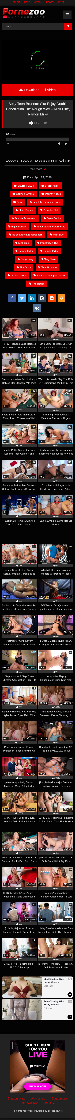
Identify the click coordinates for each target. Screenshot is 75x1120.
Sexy (19, 202)
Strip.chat (48, 986)
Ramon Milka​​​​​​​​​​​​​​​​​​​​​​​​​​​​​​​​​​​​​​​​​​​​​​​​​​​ (50, 251)
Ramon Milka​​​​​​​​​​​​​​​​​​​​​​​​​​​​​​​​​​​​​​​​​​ (25, 251)
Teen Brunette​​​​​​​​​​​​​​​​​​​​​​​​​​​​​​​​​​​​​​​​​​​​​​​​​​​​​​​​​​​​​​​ (49, 267)
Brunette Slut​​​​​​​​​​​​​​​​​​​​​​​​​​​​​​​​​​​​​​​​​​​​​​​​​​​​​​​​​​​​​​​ (50, 210)
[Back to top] (64, 1109)
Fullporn (48, 2)
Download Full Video (39, 90)
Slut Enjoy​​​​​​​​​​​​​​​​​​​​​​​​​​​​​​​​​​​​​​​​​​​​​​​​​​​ (25, 267)
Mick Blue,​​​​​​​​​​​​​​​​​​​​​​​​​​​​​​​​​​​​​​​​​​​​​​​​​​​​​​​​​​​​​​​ (24, 242)
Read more (36, 169)
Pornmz (15, 2)
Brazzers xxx (52, 185)
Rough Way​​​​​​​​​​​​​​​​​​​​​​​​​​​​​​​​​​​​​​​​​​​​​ (27, 259)
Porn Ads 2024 (29, 1102)
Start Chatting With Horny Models (54, 981)
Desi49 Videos (53, 193)
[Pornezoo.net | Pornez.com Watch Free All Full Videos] (31, 14)
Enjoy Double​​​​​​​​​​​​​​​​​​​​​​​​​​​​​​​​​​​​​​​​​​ (54, 218)
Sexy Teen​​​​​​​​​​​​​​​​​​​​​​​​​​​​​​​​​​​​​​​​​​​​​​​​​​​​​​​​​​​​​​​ (50, 259)
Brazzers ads (59, 1098)
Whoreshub (38, 1098)
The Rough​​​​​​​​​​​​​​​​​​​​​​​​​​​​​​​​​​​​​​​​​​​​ (38, 283)
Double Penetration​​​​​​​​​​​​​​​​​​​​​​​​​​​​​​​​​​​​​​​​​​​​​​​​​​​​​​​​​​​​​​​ (25, 218)
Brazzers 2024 (26, 185)
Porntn (36, 2)
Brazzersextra (16, 1098)
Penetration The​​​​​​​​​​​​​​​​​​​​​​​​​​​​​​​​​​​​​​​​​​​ (49, 242)
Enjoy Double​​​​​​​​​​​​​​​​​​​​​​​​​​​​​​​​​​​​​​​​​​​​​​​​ (18, 226)
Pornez (59, 2)
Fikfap (26, 2)
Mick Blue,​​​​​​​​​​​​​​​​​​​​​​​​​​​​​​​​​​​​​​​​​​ (58, 234)
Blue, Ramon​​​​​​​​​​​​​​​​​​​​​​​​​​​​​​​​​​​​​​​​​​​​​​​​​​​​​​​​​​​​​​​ (26, 210)
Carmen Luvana (25, 193)
